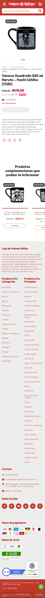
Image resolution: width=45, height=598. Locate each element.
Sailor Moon (29, 411)
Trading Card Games (10, 356)
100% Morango (30, 287)
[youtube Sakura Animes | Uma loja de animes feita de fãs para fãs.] (18, 506)
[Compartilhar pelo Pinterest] (20, 141)
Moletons (6, 343)
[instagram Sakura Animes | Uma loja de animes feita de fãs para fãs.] (4, 506)
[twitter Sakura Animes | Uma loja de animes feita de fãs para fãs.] (33, 506)
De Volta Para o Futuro (30, 316)
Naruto (27, 386)
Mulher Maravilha (31, 377)
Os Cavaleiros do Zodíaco (31, 396)
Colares (5, 320)
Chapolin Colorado (31, 306)
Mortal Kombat (30, 372)
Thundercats (29, 448)
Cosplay (5, 329)
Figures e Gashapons (10, 333)
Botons (5, 296)
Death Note (29, 322)
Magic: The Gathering (33, 363)
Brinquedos (6, 306)
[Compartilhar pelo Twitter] (15, 141)
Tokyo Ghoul (29, 453)
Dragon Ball (29, 331)
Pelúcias (5, 352)
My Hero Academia (32, 382)
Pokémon (28, 407)
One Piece (28, 391)
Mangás (5, 338)
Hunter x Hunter (31, 349)
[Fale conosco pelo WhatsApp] (41, 587)
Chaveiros (6, 315)
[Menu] (4, 4)
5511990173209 (11, 475)
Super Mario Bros (31, 439)
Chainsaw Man (30, 301)
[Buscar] (40, 11)
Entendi (39, 595)
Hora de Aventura (31, 345)
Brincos (5, 301)
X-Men (27, 462)
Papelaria (5, 347)
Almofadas (6, 287)
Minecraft (28, 368)
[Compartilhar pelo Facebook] (10, 141)
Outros (27, 402)
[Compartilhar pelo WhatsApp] (4, 140)
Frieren (27, 336)
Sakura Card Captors (32, 416)
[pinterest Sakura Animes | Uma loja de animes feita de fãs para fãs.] (40, 506)
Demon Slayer (30, 326)
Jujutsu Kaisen (30, 354)
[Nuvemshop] (9, 588)
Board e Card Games (10, 292)
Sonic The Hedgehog (33, 425)
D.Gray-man (29, 310)
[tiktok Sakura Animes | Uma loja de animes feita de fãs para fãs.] (25, 506)
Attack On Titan (30, 292)
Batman (27, 296)
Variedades (6, 361)
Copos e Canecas (16, 67)
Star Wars (28, 430)
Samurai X (28, 421)
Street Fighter (30, 435)
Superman (28, 444)
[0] (40, 5)
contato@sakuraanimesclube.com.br (20, 479)
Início (4, 67)
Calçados (5, 310)
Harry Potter (29, 340)
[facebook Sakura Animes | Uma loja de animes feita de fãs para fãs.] (11, 506)
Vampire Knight (30, 458)
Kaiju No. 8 (28, 359)
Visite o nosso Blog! (13, 491)
